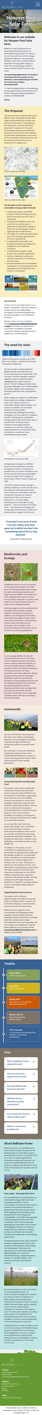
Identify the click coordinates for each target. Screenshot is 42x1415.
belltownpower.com (10, 1372)
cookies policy (20, 1413)
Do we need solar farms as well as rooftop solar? (18, 1115)
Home (7, 100)
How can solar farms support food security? (17, 1075)
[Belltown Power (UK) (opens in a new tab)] (12, 1365)
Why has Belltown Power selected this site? (18, 1062)
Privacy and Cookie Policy (11, 1398)
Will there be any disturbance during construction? (15, 1102)
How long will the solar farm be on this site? (17, 1087)
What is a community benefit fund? (16, 1127)
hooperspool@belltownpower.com (19, 930)
